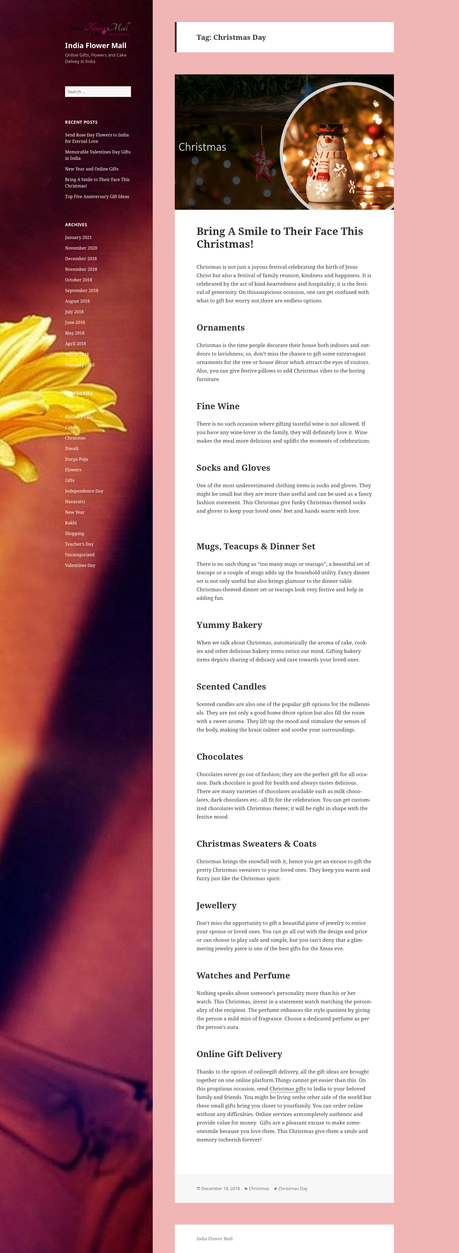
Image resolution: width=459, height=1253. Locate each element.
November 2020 (81, 248)
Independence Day (84, 491)
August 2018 (77, 301)
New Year (75, 512)
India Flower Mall (95, 45)
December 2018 (81, 259)
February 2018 (80, 365)
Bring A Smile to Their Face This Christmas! (280, 237)
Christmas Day (293, 1188)
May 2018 (74, 333)
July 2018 (74, 312)
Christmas (75, 438)
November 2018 (81, 269)
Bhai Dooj (74, 406)
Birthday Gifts (79, 417)
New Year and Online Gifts (91, 169)
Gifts (69, 480)
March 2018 (77, 354)
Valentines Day (80, 565)
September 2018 (81, 290)
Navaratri (75, 501)
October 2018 (78, 280)
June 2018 (75, 322)
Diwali (71, 448)
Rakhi (71, 523)
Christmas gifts (288, 1088)
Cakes (71, 427)
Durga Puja (76, 459)
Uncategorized (80, 555)
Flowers (73, 470)
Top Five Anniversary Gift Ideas (97, 196)
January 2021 (78, 237)
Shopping (74, 533)
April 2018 (75, 344)
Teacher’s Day (79, 544)
